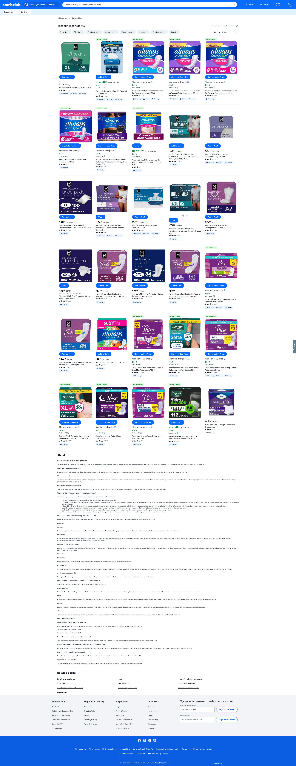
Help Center (120, 707)
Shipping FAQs (89, 711)
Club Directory (153, 719)
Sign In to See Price (143, 77)
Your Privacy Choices (160, 753)
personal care (62, 692)
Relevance (226, 32)
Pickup (86, 715)
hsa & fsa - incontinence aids (188, 688)
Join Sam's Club (57, 707)
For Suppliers (57, 728)
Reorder (251, 4)
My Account (120, 715)
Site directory (80, 749)
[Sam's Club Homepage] (11, 4)
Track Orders (88, 707)
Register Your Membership (61, 715)
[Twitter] (149, 740)
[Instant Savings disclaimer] (104, 88)
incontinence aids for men (66, 679)
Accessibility (125, 749)
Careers (151, 715)
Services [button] (24, 12)
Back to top (218, 763)
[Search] (234, 4)
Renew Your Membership (61, 719)
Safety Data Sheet (126, 753)
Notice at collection (109, 749)
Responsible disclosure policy (167, 749)
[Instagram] (144, 740)
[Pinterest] (154, 740)
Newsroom (152, 711)
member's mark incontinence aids (190, 679)
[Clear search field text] (228, 4)
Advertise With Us (122, 728)
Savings (265, 4)
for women (61, 683)
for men (120, 679)
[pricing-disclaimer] (237, 26)
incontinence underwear (187, 683)
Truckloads (152, 724)
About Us (151, 707)
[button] (278, 4)
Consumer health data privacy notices (197, 749)
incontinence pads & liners (127, 688)
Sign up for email (227, 719)
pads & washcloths (124, 683)
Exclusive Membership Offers (62, 711)
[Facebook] (139, 740)
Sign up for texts (227, 709)
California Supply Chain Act (143, 749)
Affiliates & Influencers (124, 719)
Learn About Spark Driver (125, 724)
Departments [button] (9, 12)
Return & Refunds (90, 724)
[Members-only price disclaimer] (151, 82)
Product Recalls (121, 711)
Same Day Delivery (90, 719)
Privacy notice (94, 749)
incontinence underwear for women (70, 688)
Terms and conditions (126, 762)
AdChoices (141, 753)
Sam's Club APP (57, 724)
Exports (151, 728)
